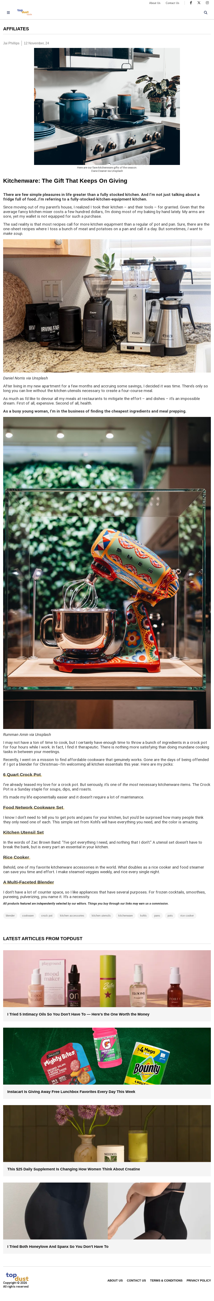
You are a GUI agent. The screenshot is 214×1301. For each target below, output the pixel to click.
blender (10, 915)
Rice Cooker (16, 857)
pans (157, 915)
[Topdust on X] (199, 3)
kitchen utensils (101, 915)
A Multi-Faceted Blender (28, 882)
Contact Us (172, 3)
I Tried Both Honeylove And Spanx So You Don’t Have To (57, 1246)
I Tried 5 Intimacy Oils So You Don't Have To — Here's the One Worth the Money (78, 1014)
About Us (154, 3)
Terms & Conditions (166, 1280)
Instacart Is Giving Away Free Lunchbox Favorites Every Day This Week (71, 1092)
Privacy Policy (199, 1280)
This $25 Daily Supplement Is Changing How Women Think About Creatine (73, 1169)
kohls (143, 915)
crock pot (46, 915)
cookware (28, 915)
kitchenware (125, 915)
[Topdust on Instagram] (207, 3)
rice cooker (187, 915)
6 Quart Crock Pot (22, 774)
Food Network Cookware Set (33, 807)
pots (170, 915)
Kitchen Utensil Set (23, 832)
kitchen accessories (72, 915)
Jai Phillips (11, 43)
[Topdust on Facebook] (191, 3)
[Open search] (205, 12)
